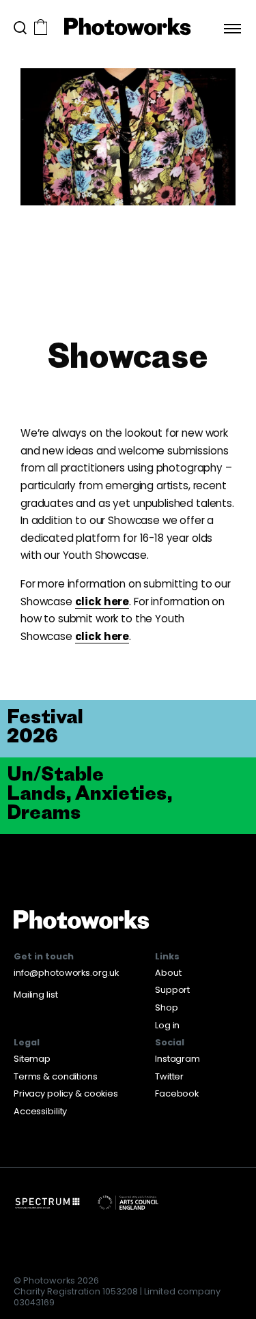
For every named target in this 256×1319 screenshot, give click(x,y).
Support (172, 990)
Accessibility (40, 1111)
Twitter (169, 1076)
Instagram (177, 1058)
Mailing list (35, 994)
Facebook (177, 1093)
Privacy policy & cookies (66, 1093)
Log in (167, 1025)
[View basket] (40, 28)
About (168, 973)
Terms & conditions (56, 1076)
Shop (166, 1007)
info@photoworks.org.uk (66, 973)
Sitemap (32, 1058)
